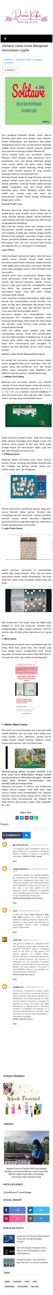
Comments (9, 63)
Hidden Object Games (15, 724)
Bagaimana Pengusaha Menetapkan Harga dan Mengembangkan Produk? (33, 1239)
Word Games (10, 639)
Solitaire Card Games (14, 377)
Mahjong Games (12, 454)
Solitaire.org (34, 337)
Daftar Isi (11, 70)
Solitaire (6, 373)
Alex (15, 911)
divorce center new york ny (23, 974)
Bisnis (7, 1282)
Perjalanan (23, 1287)
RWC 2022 (34, 1287)
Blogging (38, 60)
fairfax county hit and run (23, 1019)
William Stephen (20, 845)
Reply (15, 861)
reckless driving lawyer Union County (28, 898)
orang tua (22, 177)
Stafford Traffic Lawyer (32, 856)
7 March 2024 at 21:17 (32, 940)
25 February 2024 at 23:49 (29, 911)
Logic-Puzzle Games (13, 528)
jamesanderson (21, 869)
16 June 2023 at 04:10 (38, 845)
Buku (27, 1282)
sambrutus (18, 987)
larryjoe (17, 940)
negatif (6, 187)
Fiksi (35, 1282)
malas (32, 236)
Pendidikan (9, 1287)
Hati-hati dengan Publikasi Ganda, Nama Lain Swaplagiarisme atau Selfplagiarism (32, 1250)
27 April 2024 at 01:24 (33, 987)
